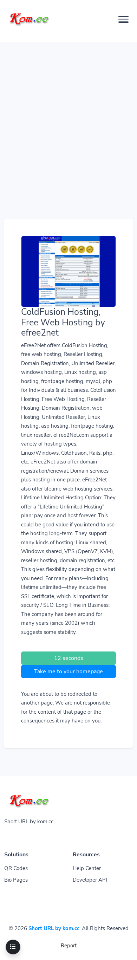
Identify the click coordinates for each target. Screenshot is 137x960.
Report (69, 945)
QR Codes (16, 868)
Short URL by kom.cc (53, 928)
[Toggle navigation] (123, 19)
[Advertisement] (68, 110)
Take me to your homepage (68, 671)
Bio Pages (16, 879)
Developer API (90, 879)
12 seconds (68, 658)
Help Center (87, 868)
